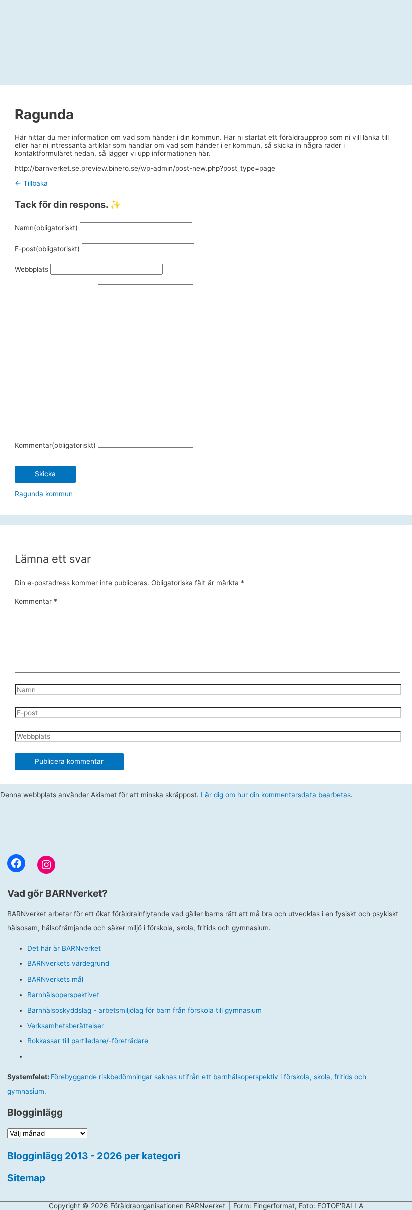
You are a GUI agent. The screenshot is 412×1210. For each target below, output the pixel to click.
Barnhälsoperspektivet (63, 995)
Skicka (45, 474)
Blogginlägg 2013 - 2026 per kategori (93, 1156)
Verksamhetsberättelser (65, 1026)
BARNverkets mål (55, 979)
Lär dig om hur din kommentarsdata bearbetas (276, 795)
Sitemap (26, 1178)
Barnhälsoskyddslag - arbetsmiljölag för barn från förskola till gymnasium (144, 1010)
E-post (47, 249)
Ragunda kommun (44, 494)
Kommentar (55, 445)
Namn (46, 228)
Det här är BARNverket (64, 948)
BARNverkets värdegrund (68, 963)
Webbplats (31, 269)
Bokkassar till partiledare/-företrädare (87, 1041)
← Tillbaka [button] (31, 183)
